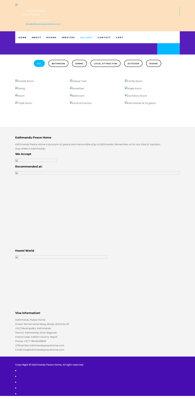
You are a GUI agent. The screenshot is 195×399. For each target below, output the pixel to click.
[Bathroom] (102, 97)
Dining (79, 63)
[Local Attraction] (102, 104)
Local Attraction (105, 63)
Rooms (153, 63)
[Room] (48, 97)
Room (41, 95)
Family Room (150, 80)
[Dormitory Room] (157, 97)
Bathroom (58, 63)
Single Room (150, 87)
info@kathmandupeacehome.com (43, 24)
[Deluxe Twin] (102, 82)
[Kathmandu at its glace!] (157, 104)
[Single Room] (157, 90)
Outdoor (133, 63)
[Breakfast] (102, 90)
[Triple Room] (48, 104)
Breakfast (96, 87)
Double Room (41, 80)
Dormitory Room (150, 95)
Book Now (168, 49)
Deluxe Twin (96, 80)
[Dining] (48, 90)
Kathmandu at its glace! (150, 102)
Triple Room (41, 102)
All (39, 63)
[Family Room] (157, 82)
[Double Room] (48, 82)
